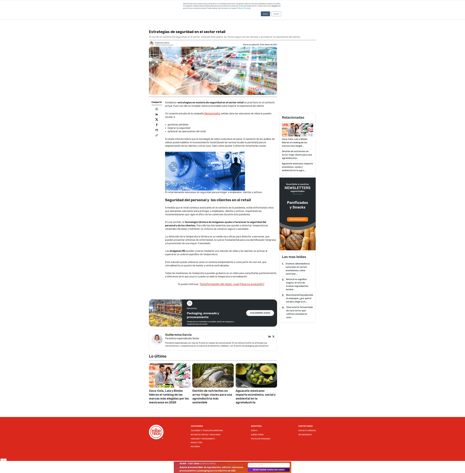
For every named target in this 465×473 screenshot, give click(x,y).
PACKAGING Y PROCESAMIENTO (203, 439)
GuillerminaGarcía (162, 43)
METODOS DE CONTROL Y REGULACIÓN (205, 435)
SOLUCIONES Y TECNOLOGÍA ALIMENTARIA (207, 431)
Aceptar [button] (265, 14)
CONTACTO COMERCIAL (307, 431)
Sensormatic (212, 113)
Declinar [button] (276, 14)
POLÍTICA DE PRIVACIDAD (260, 439)
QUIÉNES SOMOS (257, 435)
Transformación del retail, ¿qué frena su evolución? (232, 284)
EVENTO (254, 431)
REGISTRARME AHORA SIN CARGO (269, 470)
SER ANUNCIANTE (305, 435)
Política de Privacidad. (243, 8)
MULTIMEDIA (195, 447)
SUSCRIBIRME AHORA (260, 313)
